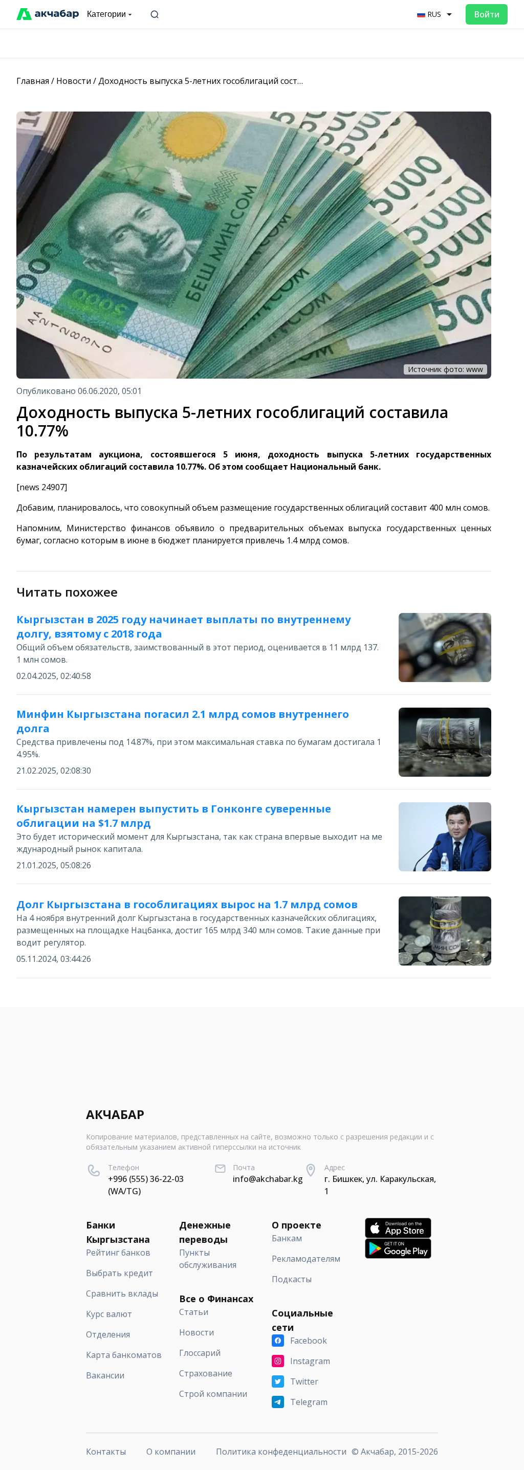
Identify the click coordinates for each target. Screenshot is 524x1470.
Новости (73, 80)
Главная (32, 80)
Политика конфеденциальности (281, 1451)
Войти (486, 14)
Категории (106, 14)
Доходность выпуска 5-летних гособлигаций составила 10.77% (224, 80)
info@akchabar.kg (268, 1178)
